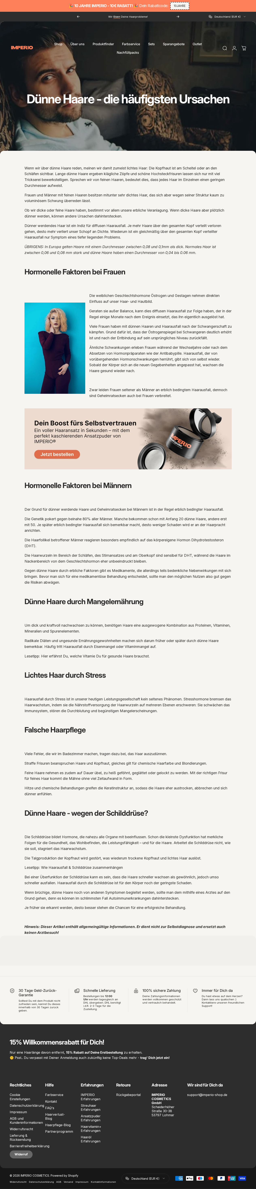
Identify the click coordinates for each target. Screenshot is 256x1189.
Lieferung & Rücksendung (20, 1137)
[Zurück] (78, 16)
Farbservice (54, 1095)
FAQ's (49, 1108)
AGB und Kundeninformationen (26, 1120)
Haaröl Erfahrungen (90, 1139)
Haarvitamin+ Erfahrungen (91, 1129)
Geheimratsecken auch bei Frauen (125, 396)
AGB (58, 1181)
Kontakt (51, 1101)
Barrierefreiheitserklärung (29, 1146)
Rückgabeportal (128, 1095)
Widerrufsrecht (21, 1129)
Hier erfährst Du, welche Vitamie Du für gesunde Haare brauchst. (95, 656)
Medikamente (123, 570)
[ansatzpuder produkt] (128, 438)
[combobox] (227, 16)
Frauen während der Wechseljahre (173, 347)
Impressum (18, 1112)
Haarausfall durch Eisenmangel (89, 646)
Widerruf (21, 1154)
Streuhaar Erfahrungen (90, 1107)
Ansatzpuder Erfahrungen (91, 1118)
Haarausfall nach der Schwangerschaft (194, 326)
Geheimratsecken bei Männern (122, 509)
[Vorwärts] (177, 16)
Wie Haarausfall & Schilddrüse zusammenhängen (82, 867)
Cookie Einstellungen (20, 1097)
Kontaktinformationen (103, 1181)
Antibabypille (171, 353)
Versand (68, 1181)
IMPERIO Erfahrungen (90, 1097)
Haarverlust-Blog (55, 1116)
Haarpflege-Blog (58, 1125)
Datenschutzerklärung (27, 1105)
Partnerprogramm (59, 1131)
